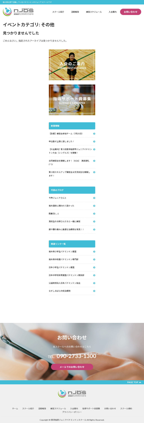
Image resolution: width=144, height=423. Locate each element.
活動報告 (42, 408)
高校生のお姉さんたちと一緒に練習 (64, 221)
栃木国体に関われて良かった (61, 205)
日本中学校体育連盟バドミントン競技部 (66, 275)
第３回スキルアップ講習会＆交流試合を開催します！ (69, 174)
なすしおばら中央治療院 (59, 291)
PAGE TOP (132, 382)
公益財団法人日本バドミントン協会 (64, 283)
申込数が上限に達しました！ (61, 141)
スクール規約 (126, 408)
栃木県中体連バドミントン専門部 (63, 259)
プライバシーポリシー (72, 412)
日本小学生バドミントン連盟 (61, 267)
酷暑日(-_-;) (54, 213)
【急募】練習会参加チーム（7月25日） (66, 133)
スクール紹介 (28, 408)
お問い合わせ (130, 12)
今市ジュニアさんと (57, 198)
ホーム (15, 408)
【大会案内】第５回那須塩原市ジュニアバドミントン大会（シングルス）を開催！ (70, 151)
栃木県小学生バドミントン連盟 (62, 251)
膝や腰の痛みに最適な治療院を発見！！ (66, 229)
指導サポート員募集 (91, 408)
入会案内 (74, 408)
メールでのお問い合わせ (72, 367)
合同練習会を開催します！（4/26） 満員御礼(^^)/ (69, 162)
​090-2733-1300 (72, 356)
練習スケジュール (58, 408)
